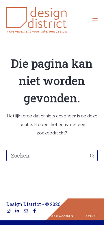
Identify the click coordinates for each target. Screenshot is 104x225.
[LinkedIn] (17, 211)
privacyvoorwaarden (55, 216)
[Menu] (95, 20)
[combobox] (47, 155)
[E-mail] (26, 211)
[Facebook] (34, 211)
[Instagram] (8, 211)
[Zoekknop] (91, 155)
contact (91, 216)
